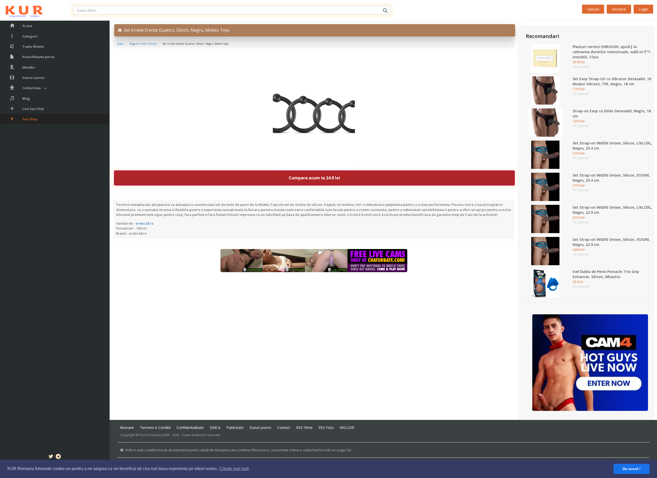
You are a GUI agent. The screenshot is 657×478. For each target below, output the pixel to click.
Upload (593, 9)
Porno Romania (150, 435)
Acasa (27, 25)
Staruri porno (33, 77)
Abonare (127, 427)
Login (643, 9)
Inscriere (619, 9)
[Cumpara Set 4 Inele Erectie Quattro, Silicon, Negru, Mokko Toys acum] (314, 111)
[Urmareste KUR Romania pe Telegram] (58, 457)
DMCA (215, 427)
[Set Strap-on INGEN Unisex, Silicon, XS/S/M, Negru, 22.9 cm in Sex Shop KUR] (545, 251)
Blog (26, 98)
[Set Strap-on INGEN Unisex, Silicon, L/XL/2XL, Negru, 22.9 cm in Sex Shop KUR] (545, 218)
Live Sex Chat (33, 108)
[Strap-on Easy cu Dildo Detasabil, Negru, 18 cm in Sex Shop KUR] (545, 122)
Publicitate (235, 427)
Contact (283, 427)
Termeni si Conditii (155, 427)
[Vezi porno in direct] (313, 260)
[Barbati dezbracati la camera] (590, 362)
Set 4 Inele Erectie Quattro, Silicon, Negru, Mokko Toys (175, 30)
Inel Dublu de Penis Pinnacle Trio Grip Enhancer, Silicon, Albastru (606, 274)
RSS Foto (326, 427)
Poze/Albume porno (38, 56)
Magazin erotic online (143, 43)
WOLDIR (347, 427)
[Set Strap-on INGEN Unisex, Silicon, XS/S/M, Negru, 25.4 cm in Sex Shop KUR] (545, 186)
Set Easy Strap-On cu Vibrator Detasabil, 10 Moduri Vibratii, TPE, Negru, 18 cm (612, 81)
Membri (28, 67)
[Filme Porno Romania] (22, 10)
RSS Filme (304, 427)
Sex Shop (29, 119)
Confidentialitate (190, 427)
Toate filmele (33, 46)
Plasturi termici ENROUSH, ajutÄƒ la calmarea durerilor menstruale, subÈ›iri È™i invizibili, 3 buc (611, 51)
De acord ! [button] (632, 469)
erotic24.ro (144, 223)
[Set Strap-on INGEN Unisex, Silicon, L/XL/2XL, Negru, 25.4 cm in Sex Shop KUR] (545, 154)
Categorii (30, 36)
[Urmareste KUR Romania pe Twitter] (51, 457)
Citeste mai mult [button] (234, 468)
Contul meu (31, 88)
